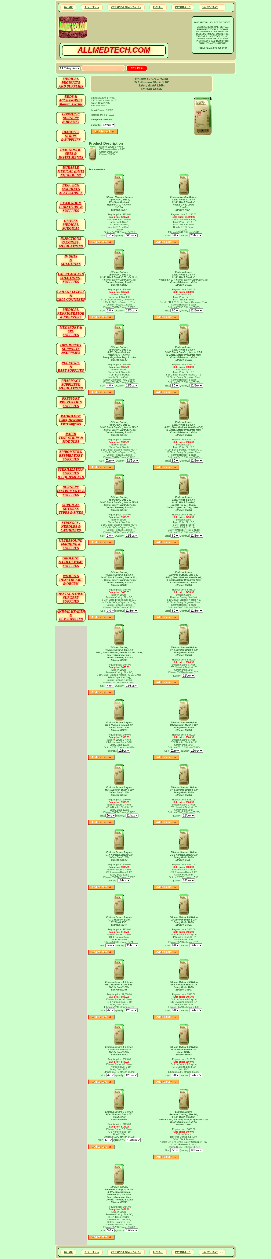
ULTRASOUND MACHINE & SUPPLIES (71, 544)
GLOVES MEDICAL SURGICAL (71, 224)
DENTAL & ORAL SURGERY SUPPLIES (70, 597)
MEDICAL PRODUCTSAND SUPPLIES (71, 82)
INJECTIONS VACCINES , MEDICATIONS (71, 242)
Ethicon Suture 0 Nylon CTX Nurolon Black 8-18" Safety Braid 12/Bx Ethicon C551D (184, 726)
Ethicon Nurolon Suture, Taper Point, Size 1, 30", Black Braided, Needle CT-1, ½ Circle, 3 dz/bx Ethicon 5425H (119, 203)
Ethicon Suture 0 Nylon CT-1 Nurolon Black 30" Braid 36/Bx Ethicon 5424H (119, 921)
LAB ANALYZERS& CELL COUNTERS (71, 295)
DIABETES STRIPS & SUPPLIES (71, 135)
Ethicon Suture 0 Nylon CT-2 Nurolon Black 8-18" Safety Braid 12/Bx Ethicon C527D (184, 651)
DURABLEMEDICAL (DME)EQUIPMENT (71, 171)
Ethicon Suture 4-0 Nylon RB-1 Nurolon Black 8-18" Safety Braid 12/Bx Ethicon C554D (184, 986)
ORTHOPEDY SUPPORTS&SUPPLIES (71, 349)
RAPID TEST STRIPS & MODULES (71, 437)
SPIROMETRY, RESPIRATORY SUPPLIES (71, 455)
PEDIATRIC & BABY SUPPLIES (71, 366)
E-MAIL (158, 7)
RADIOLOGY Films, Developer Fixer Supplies (71, 420)
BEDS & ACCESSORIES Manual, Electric (71, 100)
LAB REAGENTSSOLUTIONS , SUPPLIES (71, 278)
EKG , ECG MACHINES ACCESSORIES (71, 189)
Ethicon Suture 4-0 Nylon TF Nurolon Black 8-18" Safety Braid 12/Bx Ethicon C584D (119, 1051)
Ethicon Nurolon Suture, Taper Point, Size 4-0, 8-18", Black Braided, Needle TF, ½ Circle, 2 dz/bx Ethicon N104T (183, 203)
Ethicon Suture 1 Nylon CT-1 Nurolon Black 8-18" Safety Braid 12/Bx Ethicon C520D (184, 791)
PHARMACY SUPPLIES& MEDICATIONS (71, 384)
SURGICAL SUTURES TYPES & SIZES (71, 508)
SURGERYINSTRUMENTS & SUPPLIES (71, 491)
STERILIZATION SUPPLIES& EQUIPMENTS (71, 473)
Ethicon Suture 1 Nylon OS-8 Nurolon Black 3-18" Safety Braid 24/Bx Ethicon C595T (184, 856)
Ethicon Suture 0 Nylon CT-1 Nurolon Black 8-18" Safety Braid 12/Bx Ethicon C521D (119, 726)
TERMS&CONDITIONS (126, 7)
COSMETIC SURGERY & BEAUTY (71, 118)
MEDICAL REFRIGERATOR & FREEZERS (70, 313)
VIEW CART (210, 7)
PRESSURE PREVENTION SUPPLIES (71, 402)
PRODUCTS (183, 7)
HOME (68, 7)
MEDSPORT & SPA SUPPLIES (71, 331)
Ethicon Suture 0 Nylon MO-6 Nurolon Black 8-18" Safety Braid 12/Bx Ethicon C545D (119, 791)
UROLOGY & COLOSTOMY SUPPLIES (71, 562)
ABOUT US (91, 7)
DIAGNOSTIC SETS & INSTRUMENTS (71, 153)
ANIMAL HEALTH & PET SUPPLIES (71, 615)
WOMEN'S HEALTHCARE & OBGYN (71, 579)
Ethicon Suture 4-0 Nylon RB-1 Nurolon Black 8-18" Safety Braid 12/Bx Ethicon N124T (119, 986)
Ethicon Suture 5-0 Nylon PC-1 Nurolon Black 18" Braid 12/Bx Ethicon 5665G (184, 1051)
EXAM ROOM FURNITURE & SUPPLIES (71, 206)
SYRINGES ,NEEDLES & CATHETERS (71, 526)
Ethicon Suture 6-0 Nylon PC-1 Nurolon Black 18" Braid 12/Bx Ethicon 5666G (119, 1116)
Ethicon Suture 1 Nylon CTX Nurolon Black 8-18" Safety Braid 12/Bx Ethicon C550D (119, 856)
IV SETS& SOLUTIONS (71, 260)
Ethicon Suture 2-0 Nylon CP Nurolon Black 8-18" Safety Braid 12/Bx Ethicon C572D (184, 921)
